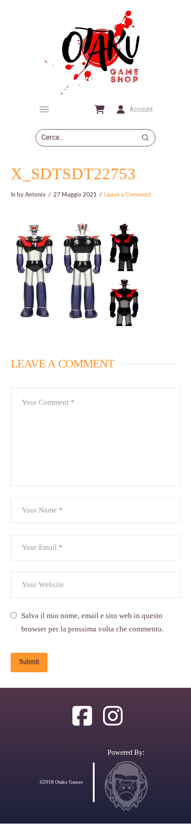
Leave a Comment (127, 194)
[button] (44, 109)
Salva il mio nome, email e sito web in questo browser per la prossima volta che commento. (92, 622)
